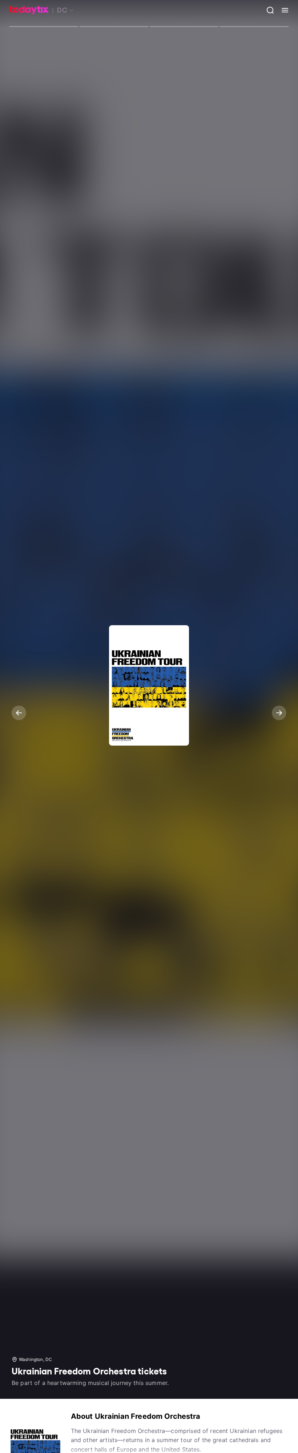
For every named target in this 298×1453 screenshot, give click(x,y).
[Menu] (282, 10)
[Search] (267, 10)
